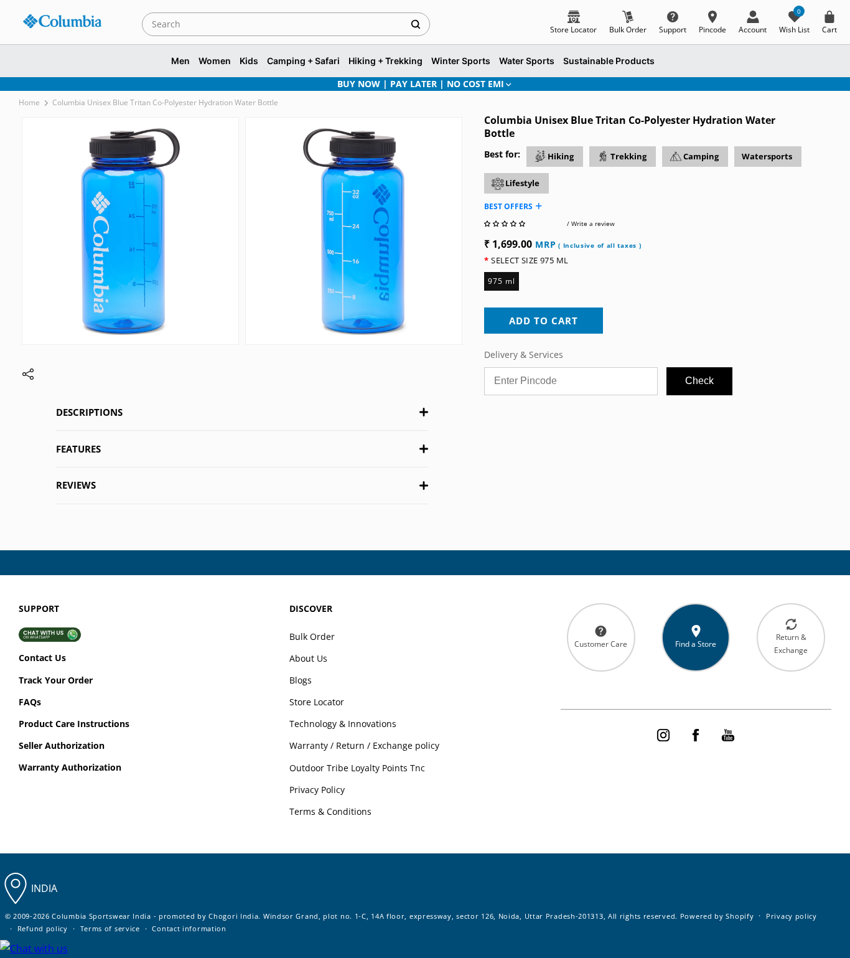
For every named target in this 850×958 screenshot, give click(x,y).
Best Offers (508, 206)
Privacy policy (791, 916)
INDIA (44, 888)
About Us (308, 658)
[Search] (415, 24)
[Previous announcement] (35, 84)
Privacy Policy (317, 790)
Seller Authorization (62, 745)
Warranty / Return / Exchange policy (364, 745)
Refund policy (42, 928)
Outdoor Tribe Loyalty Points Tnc (357, 768)
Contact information (189, 928)
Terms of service (110, 928)
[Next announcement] (814, 84)
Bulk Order (312, 636)
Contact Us (42, 658)
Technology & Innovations (342, 724)
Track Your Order (56, 680)
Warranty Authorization (70, 767)
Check (699, 380)
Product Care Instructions (74, 724)
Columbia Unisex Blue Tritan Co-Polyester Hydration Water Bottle (165, 102)
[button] (505, 223)
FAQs (30, 702)
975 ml (501, 281)
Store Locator (316, 702)
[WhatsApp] (34, 949)
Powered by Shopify (717, 916)
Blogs (300, 680)
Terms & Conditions (330, 811)
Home (29, 102)
